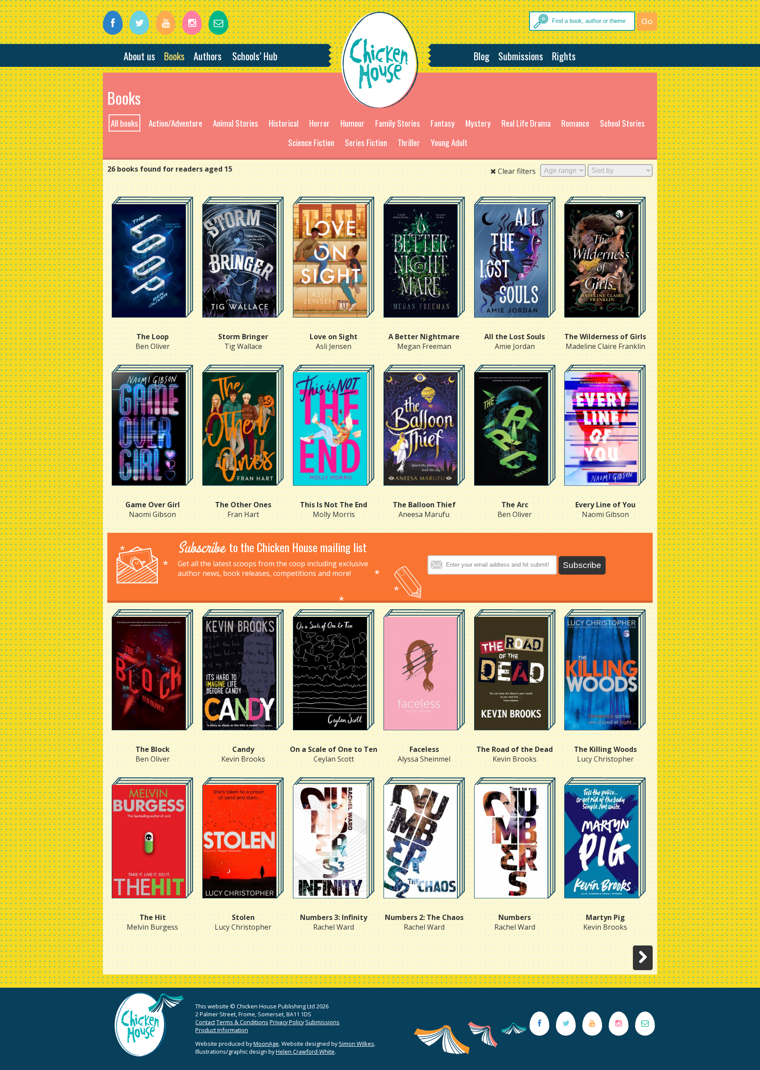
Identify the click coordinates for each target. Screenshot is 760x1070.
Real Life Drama (526, 123)
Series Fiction (366, 142)
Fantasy (443, 123)
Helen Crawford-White (305, 1051)
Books (174, 55)
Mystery (478, 123)
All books (124, 123)
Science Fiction (311, 142)
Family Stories (397, 123)
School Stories (622, 123)
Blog (482, 55)
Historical (284, 123)
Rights (564, 55)
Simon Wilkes (356, 1044)
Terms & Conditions (242, 1022)
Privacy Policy (287, 1022)
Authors (208, 55)
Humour (352, 123)
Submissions (520, 55)
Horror (319, 123)
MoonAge (266, 1044)
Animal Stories (235, 123)
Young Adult (449, 142)
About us (139, 55)
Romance (575, 123)
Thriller (409, 142)
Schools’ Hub (255, 55)
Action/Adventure (175, 123)
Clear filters (516, 171)
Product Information (221, 1030)
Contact (205, 1022)
